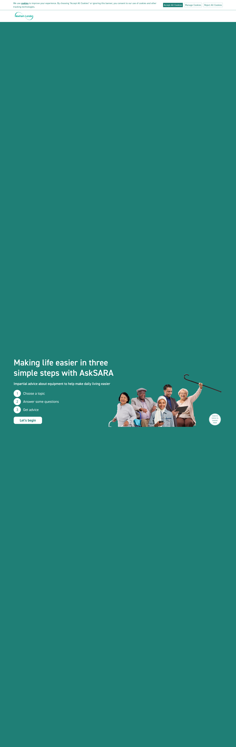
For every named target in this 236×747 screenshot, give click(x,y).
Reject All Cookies (213, 5)
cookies (25, 3)
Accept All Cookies (173, 5)
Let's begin (28, 420)
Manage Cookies (193, 5)
